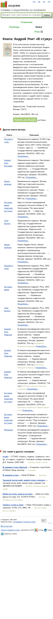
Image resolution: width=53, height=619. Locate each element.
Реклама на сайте (29, 522)
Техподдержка (17, 522)
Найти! (47, 15)
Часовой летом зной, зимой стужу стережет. (24, 480)
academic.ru (10, 4)
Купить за (25, 119)
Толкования (26, 22)
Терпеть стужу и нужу (13, 505)
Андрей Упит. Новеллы (8, 332)
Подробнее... (23, 156)
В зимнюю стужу (11, 475)
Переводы (14, 27)
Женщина (8, 430)
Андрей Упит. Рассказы (8, 163)
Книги (39, 27)
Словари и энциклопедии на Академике (23, 10)
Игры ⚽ (39, 31)
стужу (5, 456)
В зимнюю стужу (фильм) (15, 467)
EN (34, 2)
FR (49, 2)
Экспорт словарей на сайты (10, 530)
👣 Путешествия (6, 526)
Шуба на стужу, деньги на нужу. (18, 494)
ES (44, 2)
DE (39, 2)
